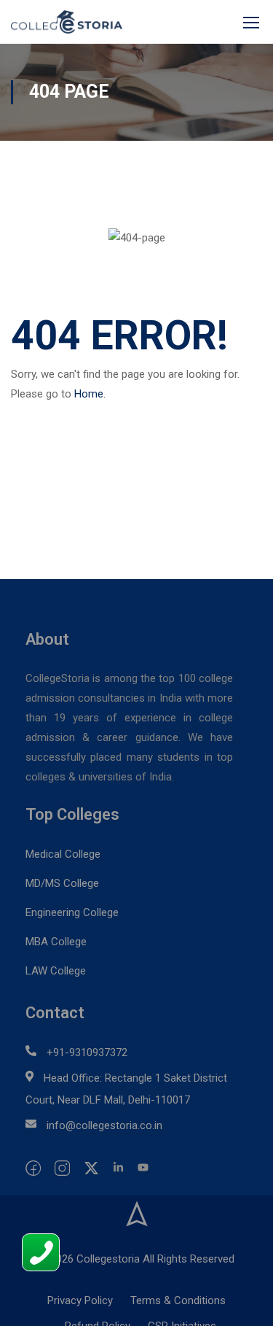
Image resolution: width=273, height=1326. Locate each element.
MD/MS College (62, 883)
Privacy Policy (80, 1300)
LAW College (55, 970)
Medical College (62, 854)
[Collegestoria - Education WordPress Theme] (66, 22)
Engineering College (72, 912)
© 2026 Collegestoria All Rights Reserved (136, 1258)
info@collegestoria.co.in (104, 1125)
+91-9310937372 (87, 1052)
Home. (90, 393)
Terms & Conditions (178, 1300)
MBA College (56, 941)
